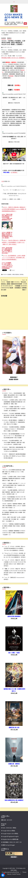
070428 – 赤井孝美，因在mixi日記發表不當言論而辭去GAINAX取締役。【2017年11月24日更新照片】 (14, 548)
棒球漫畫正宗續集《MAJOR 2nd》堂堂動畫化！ (13, 58)
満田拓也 (17, 274)
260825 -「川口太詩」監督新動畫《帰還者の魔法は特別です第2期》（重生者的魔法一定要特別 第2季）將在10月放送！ (14, 415)
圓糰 (6, 568)
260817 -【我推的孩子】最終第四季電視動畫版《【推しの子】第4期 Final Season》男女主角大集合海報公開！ (14, 456)
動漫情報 (3, 38)
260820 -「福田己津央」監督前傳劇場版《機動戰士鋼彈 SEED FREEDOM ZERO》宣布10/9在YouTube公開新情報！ (14, 449)
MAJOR (5, 274)
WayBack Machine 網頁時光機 (10, 839)
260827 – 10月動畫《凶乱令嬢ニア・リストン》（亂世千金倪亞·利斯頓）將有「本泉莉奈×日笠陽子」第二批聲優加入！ (15, 408)
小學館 (13, 274)
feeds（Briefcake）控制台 (9, 828)
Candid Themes (16, 874)
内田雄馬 (9, 274)
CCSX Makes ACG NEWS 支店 (14, 17)
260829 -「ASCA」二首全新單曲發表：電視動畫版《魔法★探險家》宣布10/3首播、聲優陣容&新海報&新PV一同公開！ (14, 395)
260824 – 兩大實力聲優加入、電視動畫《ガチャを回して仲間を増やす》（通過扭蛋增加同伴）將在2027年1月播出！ (14, 422)
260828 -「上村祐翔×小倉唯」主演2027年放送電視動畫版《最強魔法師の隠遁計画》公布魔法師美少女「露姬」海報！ (14, 401)
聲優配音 (9, 38)
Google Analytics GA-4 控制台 (10, 833)
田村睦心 (22, 274)
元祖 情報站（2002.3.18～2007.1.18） (12, 842)
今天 (2, 181)
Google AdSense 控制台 (9, 830)
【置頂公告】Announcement (17, 577)
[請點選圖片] (14, 855)
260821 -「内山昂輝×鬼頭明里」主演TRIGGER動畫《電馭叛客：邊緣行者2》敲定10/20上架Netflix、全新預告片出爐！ (14, 442)
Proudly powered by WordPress (10, 872)
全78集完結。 (14, 172)
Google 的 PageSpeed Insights (11, 836)
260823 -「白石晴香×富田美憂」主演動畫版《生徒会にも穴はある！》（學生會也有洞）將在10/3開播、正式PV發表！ (14, 429)
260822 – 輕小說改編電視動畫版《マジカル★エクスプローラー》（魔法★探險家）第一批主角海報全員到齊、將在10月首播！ (14, 435)
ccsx (6, 546)
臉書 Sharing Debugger (9, 845)
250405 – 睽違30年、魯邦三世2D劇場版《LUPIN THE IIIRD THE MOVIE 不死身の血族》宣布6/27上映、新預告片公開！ (15, 562)
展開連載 (11, 76)
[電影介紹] (14, 614)
